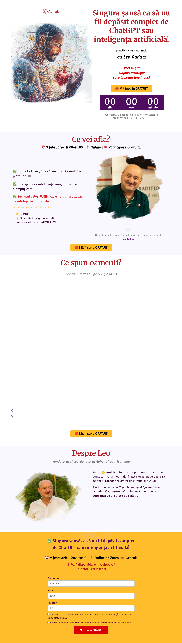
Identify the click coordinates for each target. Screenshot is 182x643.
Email (50, 590)
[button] (87, 411)
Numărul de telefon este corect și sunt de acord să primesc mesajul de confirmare (91, 623)
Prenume (53, 578)
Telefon (52, 602)
